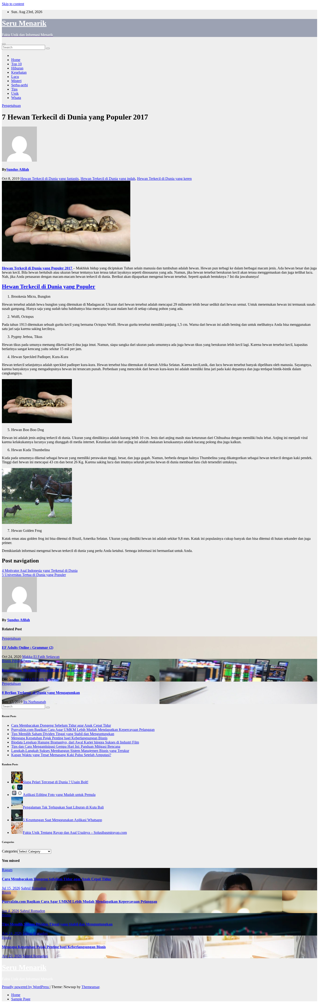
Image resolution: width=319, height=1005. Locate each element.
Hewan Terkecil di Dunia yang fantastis (49, 179)
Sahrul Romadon (33, 888)
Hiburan (17, 68)
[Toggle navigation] (4, 44)
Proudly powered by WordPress (26, 987)
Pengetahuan (11, 106)
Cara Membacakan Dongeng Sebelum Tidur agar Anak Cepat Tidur (61, 725)
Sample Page (20, 999)
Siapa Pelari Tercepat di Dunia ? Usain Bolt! (55, 782)
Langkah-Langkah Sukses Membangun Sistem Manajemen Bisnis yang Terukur (70, 751)
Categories (10, 851)
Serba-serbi (19, 85)
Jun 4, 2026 (10, 911)
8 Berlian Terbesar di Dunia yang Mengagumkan (41, 693)
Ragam (7, 870)
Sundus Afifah (17, 169)
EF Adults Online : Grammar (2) (27, 647)
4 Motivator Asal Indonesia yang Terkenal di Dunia (40, 571)
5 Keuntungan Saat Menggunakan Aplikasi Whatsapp (62, 820)
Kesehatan (19, 72)
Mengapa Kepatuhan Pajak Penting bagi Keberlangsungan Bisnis (59, 738)
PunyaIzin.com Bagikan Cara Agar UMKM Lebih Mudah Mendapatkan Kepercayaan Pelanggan (83, 730)
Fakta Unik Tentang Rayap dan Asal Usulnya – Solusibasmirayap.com (75, 832)
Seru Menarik (24, 23)
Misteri (16, 81)
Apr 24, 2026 (12, 933)
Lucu (15, 77)
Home (15, 60)
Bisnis (7, 661)
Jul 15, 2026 (11, 888)
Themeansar (90, 987)
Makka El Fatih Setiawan (41, 657)
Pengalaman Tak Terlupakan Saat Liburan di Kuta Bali (63, 807)
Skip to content (13, 4)
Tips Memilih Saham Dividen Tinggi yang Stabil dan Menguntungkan (62, 734)
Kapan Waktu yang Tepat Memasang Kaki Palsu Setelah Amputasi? (61, 755)
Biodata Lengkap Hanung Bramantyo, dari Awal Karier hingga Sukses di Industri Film (75, 742)
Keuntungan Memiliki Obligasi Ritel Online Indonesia (44, 670)
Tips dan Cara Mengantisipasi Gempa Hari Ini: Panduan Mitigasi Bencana (65, 746)
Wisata (16, 98)
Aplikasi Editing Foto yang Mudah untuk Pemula (59, 795)
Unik (15, 93)
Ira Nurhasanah (34, 702)
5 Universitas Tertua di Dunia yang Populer (34, 575)
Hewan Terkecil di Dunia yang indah (108, 179)
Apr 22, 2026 (12, 956)
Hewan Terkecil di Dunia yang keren (164, 179)
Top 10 (16, 64)
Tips (14, 89)
